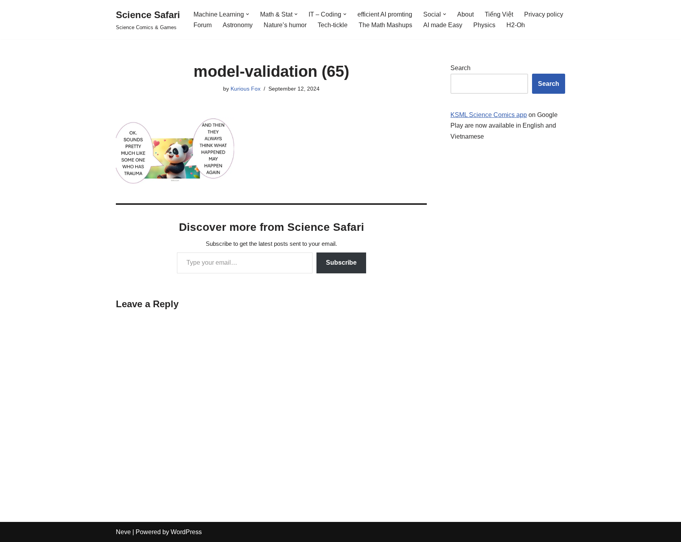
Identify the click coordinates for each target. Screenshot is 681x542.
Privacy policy (543, 14)
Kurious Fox (245, 88)
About (465, 14)
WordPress (186, 532)
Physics (484, 25)
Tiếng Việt (499, 14)
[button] (247, 14)
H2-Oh (515, 25)
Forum (203, 25)
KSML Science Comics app (488, 114)
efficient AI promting (384, 14)
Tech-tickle (333, 25)
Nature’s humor (285, 25)
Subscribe (341, 262)
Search (460, 68)
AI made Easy (442, 25)
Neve (123, 532)
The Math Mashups (385, 25)
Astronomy (238, 25)
